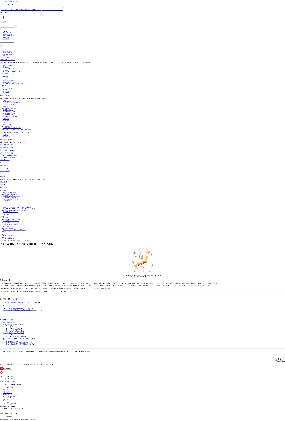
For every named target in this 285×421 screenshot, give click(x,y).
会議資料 (2, 184)
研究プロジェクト (8, 216)
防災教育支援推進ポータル (10, 212)
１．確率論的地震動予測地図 (10, 324)
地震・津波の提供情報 (6, 139)
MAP (15, 413)
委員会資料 (3, 176)
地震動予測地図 (7, 124)
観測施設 (5, 217)
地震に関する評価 (5, 95)
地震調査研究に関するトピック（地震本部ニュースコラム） (19, 208)
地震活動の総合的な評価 (9, 82)
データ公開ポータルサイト (7, 150)
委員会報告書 (3, 182)
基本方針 (5, 77)
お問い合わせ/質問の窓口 (9, 404)
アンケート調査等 (5, 171)
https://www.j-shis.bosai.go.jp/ (208, 285)
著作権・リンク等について (10, 394)
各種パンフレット (5, 165)
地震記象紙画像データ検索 (10, 224)
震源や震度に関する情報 (6, 147)
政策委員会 (6, 91)
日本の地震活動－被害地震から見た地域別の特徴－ (16, 132)
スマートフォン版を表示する (7, 4)
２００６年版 (78, 283)
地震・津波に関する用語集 (7, 153)
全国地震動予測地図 (8, 126)
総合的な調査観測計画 (9, 80)
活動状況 (5, 76)
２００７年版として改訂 (209, 283)
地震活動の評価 (7, 101)
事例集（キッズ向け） (9, 231)
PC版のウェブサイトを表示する (8, 381)
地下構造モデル (7, 122)
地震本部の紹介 (7, 389)
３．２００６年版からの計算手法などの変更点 (18, 343)
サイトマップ (6, 391)
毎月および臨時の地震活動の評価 (12, 102)
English (5, 22)
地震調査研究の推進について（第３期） (14, 83)
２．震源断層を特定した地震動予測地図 (13, 333)
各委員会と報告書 (7, 88)
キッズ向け (6, 226)
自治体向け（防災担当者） (10, 193)
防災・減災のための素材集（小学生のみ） (14, 230)
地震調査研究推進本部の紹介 (7, 60)
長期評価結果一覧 (8, 114)
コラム (2, 162)
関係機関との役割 (8, 73)
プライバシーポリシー (9, 397)
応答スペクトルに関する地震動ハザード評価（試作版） (18, 129)
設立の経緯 (6, 67)
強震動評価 (6, 119)
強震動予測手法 (7, 120)
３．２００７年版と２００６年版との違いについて (16, 338)
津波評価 (5, 135)
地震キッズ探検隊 (8, 228)
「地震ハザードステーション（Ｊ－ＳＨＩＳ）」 (178, 285)
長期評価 (5, 107)
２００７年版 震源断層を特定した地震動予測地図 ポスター (19, 310)
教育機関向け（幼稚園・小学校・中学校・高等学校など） (18, 207)
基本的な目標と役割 (8, 68)
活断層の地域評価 (8, 110)
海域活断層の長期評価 (9, 113)
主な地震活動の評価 (8, 104)
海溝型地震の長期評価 (9, 111)
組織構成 (5, 70)
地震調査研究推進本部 (9, 65)
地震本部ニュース (5, 160)
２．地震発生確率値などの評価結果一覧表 (17, 342)
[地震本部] (3, 234)
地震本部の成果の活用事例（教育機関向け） (15, 210)
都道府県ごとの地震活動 (6, 144)
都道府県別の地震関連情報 (10, 194)
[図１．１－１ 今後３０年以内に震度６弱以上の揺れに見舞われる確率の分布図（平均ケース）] (142, 273)
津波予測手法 (6, 136)
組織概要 (5, 89)
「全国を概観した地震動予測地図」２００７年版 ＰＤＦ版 (19, 302)
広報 (4, 85)
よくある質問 (3, 173)
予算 (4, 79)
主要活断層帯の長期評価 (9, 108)
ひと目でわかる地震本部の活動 (11, 71)
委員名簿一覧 (3, 187)
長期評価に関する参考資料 (10, 116)
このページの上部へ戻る (6, 376)
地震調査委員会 (7, 92)
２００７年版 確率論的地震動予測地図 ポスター (16, 308)
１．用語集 (9, 341)
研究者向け (6, 214)
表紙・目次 (6, 322)
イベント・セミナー (5, 168)
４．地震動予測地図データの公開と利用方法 (18, 344)
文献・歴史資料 (7, 222)
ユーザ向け (3, 190)
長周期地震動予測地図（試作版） (12, 128)
